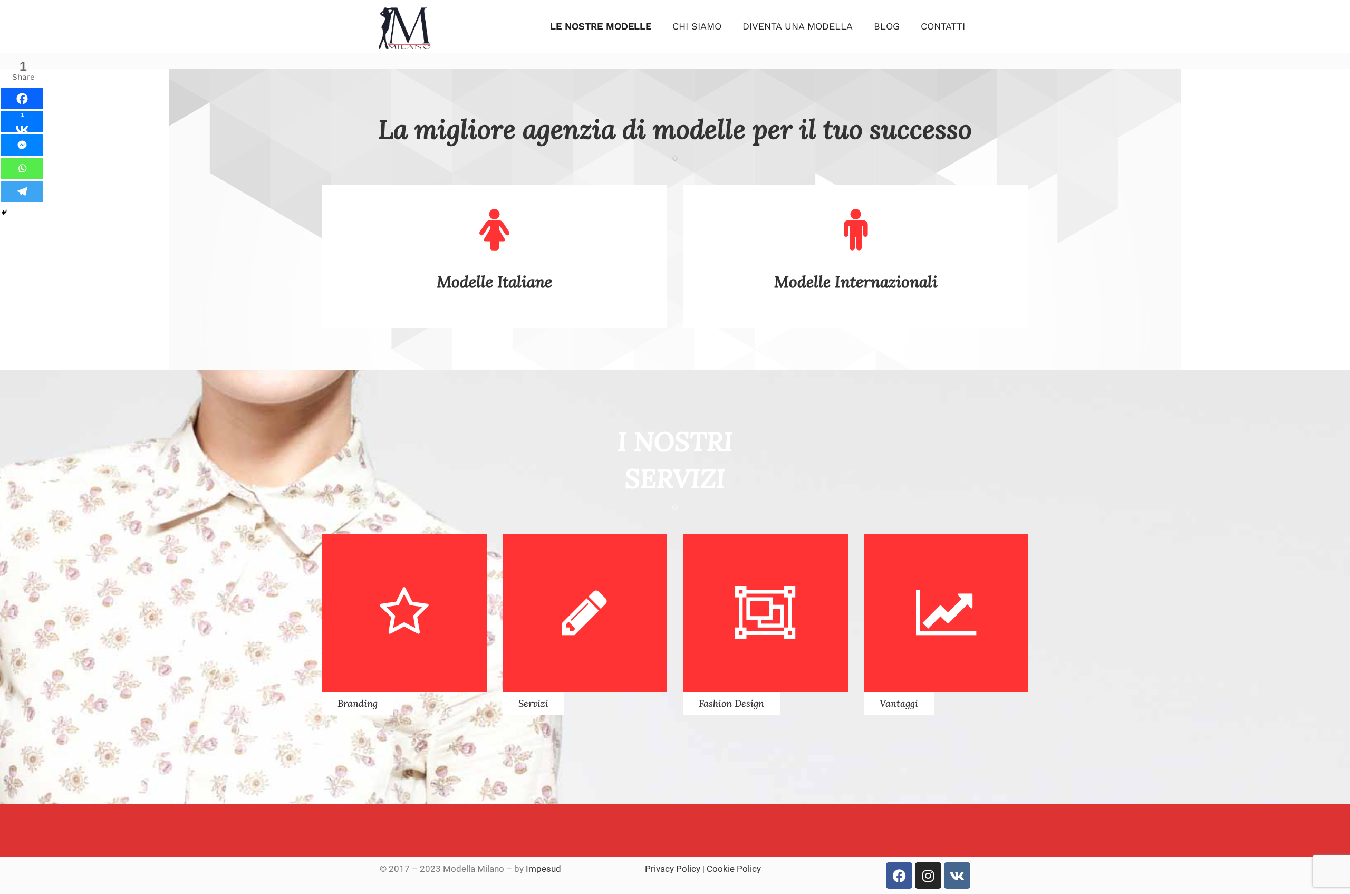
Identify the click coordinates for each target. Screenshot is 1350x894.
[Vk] (957, 875)
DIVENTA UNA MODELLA (797, 26)
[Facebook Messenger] (22, 145)
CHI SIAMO (696, 26)
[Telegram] (22, 191)
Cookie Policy (734, 868)
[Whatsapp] (22, 168)
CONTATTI (943, 26)
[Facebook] (22, 98)
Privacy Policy (672, 868)
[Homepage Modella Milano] (404, 47)
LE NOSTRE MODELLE (600, 26)
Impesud (543, 868)
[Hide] (4, 212)
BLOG (887, 26)
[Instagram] (928, 875)
